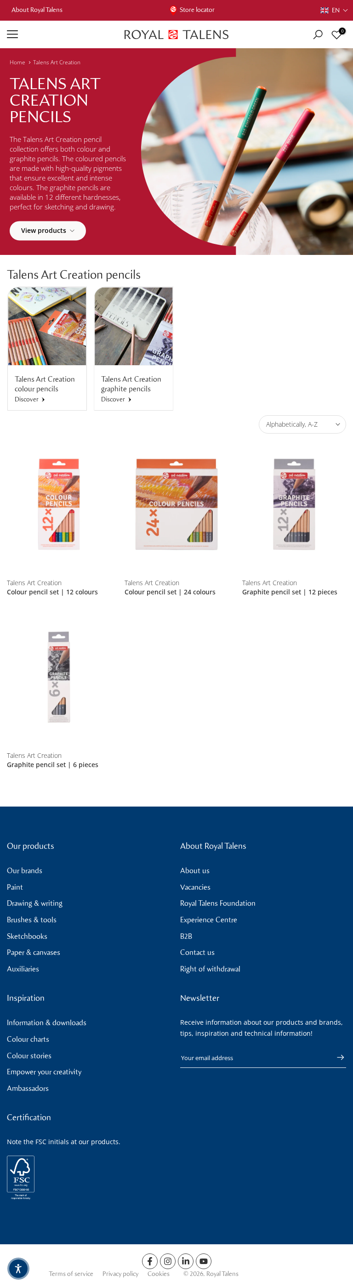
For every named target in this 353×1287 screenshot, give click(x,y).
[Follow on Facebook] (150, 1261)
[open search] (318, 34)
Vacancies (195, 887)
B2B (186, 936)
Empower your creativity (44, 1071)
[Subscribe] (336, 1057)
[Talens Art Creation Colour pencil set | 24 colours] (176, 504)
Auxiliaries (23, 969)
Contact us (197, 952)
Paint (15, 887)
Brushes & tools (32, 919)
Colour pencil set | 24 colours (170, 591)
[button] (334, 10)
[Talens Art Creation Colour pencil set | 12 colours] (59, 504)
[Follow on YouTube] (203, 1261)
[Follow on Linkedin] (186, 1261)
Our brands (24, 870)
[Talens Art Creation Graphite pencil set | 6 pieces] (59, 677)
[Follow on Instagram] (168, 1261)
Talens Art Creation (56, 62)
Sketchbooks (27, 936)
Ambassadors (28, 1088)
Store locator (197, 10)
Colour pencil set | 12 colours (52, 591)
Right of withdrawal (210, 969)
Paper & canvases (33, 952)
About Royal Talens (37, 10)
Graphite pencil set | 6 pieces (52, 764)
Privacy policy (120, 1274)
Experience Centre (208, 919)
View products (43, 230)
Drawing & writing (35, 903)
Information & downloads (46, 1022)
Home (17, 62)
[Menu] (59, 34)
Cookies (159, 1274)
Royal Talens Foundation (218, 903)
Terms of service (71, 1274)
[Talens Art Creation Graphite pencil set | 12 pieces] (294, 504)
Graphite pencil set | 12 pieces (289, 591)
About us (195, 870)
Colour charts (28, 1039)
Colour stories (29, 1055)
